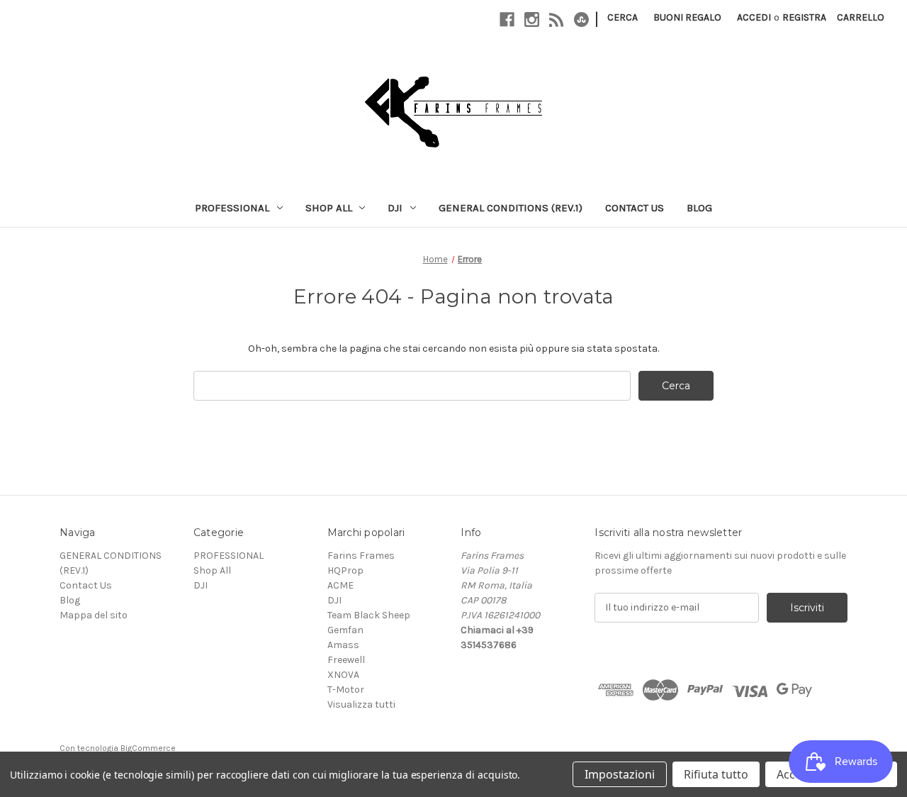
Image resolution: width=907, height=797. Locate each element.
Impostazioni (620, 774)
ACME (340, 585)
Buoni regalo (687, 17)
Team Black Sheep (368, 615)
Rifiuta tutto (716, 774)
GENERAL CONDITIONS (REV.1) (510, 207)
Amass (343, 645)
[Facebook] (507, 19)
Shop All (328, 207)
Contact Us (634, 207)
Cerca (622, 17)
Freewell (346, 660)
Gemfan (345, 630)
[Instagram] (531, 19)
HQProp (345, 570)
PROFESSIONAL (232, 207)
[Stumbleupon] (581, 19)
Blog (699, 207)
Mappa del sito (94, 615)
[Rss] (556, 19)
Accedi (754, 17)
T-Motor (345, 690)
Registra (804, 17)
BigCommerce (148, 748)
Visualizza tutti (361, 704)
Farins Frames (361, 556)
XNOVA (343, 675)
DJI (395, 207)
